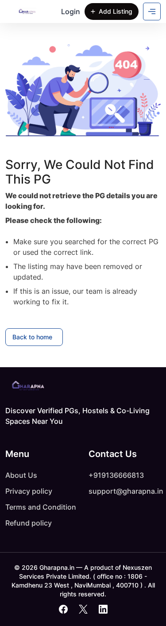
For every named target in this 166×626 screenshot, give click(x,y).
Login (70, 11)
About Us (21, 475)
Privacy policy (28, 491)
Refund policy (28, 522)
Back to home (32, 337)
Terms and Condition (40, 507)
